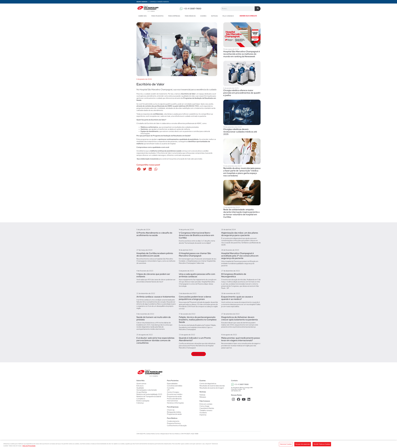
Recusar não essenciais (302, 444)
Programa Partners (174, 423)
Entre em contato (206, 404)
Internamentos (172, 401)
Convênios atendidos (174, 386)
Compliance (140, 399)
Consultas (170, 388)
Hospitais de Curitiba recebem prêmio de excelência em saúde (154, 254)
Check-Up (170, 410)
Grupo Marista (141, 1)
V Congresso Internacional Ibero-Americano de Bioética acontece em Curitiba (196, 235)
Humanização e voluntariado (146, 390)
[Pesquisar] (258, 8)
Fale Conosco (205, 401)
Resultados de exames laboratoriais (212, 386)
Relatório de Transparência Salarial (148, 396)
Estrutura (139, 386)
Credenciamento (173, 421)
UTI (168, 390)
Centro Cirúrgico (173, 392)
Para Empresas (174, 16)
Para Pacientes (157, 16)
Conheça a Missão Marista (159, 1)
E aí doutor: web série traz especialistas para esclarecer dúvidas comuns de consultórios (155, 340)
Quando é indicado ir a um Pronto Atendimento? (195, 339)
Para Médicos (190, 16)
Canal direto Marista (207, 408)
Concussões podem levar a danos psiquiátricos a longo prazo (195, 297)
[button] (138, 169)
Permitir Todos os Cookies (322, 444)
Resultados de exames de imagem (212, 388)
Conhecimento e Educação (177, 426)
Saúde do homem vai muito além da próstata (153, 318)
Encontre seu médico (174, 394)
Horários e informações (175, 403)
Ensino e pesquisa (142, 401)
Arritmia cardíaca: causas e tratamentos (155, 296)
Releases (203, 397)
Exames (203, 16)
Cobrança (140, 403)
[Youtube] (243, 399)
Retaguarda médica (174, 412)
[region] (198, 444)
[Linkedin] (248, 399)
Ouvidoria (203, 413)
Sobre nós (142, 16)
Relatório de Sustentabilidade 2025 (149, 394)
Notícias (214, 16)
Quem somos (141, 383)
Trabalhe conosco (206, 410)
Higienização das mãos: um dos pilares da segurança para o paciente (239, 234)
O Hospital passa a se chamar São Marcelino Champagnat (195, 254)
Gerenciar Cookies (286, 444)
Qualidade (140, 388)
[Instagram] (233, 399)
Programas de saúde (174, 396)
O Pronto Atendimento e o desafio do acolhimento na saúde (154, 234)
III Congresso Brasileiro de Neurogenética (233, 275)
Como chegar (204, 406)
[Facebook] (238, 399)
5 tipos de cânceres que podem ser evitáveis (153, 275)
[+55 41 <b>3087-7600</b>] (232, 384)
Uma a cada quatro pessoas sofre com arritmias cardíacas (197, 275)
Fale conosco (228, 16)
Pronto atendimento (174, 399)
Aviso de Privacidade (28, 446)
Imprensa (203, 415)
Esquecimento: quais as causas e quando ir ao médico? (237, 297)
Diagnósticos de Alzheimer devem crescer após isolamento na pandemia (239, 318)
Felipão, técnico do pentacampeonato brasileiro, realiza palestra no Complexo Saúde (197, 319)
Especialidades (172, 384)
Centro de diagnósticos (208, 384)
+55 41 (192, 8)
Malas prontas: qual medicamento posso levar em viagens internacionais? (240, 339)
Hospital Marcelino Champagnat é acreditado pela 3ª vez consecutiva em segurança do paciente (239, 256)
